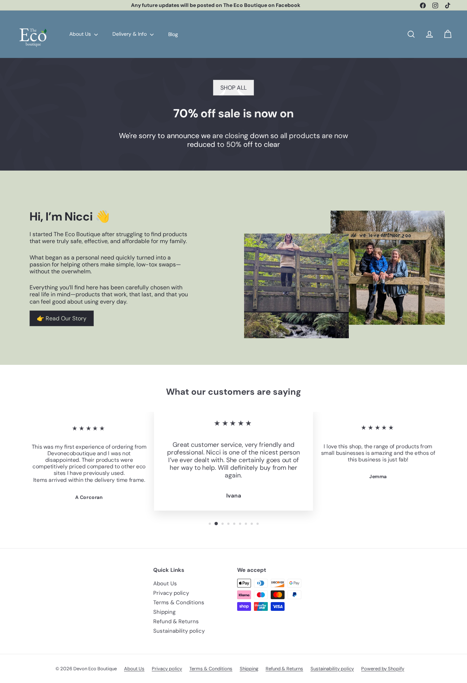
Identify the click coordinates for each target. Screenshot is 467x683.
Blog (173, 34)
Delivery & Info (130, 34)
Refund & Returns (176, 621)
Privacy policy (171, 593)
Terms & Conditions (178, 602)
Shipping (164, 612)
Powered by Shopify (382, 669)
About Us (80, 34)
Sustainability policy (179, 631)
